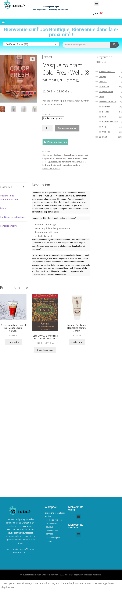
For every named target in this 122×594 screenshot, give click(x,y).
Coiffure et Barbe (61, 155)
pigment (57, 165)
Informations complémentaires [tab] (9, 197)
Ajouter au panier (67, 127)
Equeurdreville (54, 161)
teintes (46, 113)
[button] (96, 3)
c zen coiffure (59, 158)
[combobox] (31, 44)
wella (57, 168)
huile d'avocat (78, 161)
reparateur (67, 165)
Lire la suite (13, 342)
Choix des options (45, 350)
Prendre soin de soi (79, 155)
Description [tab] (6, 186)
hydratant (47, 165)
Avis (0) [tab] (3, 208)
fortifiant (66, 161)
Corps (105, 126)
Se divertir (103, 136)
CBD (104, 116)
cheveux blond (73, 158)
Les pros (103, 81)
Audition (106, 106)
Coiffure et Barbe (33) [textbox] (30, 44)
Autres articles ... (107, 71)
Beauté (105, 111)
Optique (106, 131)
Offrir (101, 96)
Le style (102, 76)
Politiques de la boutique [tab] (12, 216)
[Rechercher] (114, 45)
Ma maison (104, 86)
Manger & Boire (106, 91)
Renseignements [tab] (8, 225)
